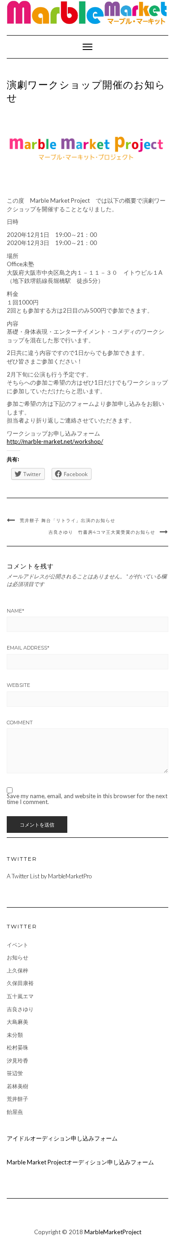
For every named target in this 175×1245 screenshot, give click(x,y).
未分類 (15, 1034)
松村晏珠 (17, 1047)
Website (18, 685)
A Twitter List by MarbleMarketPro (49, 876)
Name (15, 611)
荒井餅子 (17, 1098)
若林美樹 (17, 1086)
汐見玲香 (17, 1060)
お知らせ (17, 957)
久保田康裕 (20, 983)
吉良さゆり (20, 1009)
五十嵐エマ (20, 996)
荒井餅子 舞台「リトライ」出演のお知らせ (67, 520)
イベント (17, 944)
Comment (20, 722)
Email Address (28, 648)
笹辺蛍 (15, 1073)
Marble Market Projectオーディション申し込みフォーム (80, 1162)
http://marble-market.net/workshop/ (55, 441)
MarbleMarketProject (112, 1232)
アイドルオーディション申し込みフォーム (62, 1138)
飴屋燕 (15, 1112)
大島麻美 (17, 1021)
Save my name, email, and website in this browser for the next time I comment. (87, 799)
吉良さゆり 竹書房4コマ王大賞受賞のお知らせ (101, 532)
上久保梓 (17, 970)
